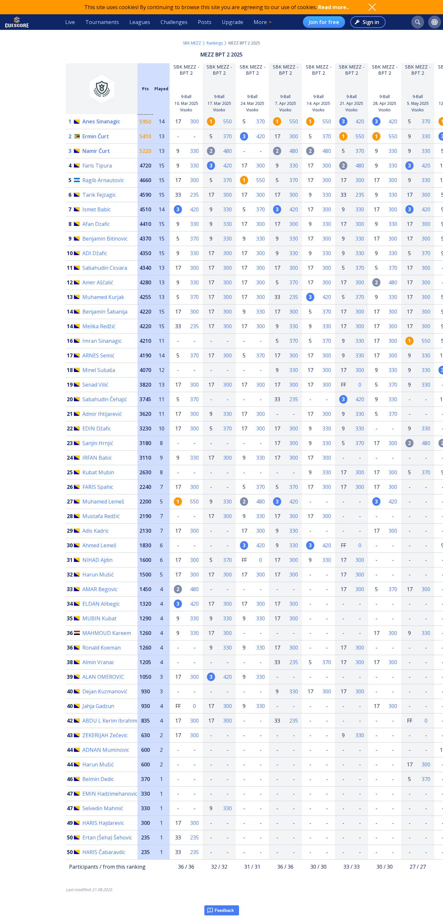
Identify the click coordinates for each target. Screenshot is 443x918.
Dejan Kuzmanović (104, 691)
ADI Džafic (94, 253)
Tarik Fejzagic (99, 194)
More (260, 22)
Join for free (324, 22)
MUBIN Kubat (99, 618)
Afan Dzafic (96, 224)
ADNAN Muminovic (105, 749)
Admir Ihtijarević (102, 413)
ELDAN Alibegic (101, 603)
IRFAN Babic (97, 457)
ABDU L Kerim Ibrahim (109, 720)
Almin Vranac (98, 662)
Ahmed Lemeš (99, 545)
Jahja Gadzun (98, 706)
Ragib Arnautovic (103, 180)
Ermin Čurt (95, 136)
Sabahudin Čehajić (104, 399)
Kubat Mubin (98, 472)
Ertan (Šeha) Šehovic (107, 837)
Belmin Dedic (98, 779)
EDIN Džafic (96, 428)
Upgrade (232, 22)
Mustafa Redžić (101, 516)
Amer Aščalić (97, 282)
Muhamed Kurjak (103, 297)
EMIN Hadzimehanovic (109, 793)
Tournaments (102, 22)
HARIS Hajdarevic (103, 822)
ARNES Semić (98, 355)
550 (227, 121)
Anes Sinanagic (101, 121)
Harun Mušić (98, 574)
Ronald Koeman (101, 647)
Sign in (371, 22)
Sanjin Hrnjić (97, 443)
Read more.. (333, 7)
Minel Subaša (98, 370)
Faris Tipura (97, 165)
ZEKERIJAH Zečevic (104, 735)
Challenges (174, 22)
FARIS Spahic (97, 486)
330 (426, 136)
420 (359, 121)
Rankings (215, 43)
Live (70, 22)
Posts (204, 22)
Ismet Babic (96, 209)
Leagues (139, 22)
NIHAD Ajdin (97, 560)
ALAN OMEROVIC (103, 676)
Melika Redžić (98, 326)
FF (343, 384)
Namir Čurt (96, 151)
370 (260, 121)
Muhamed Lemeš (103, 501)
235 (194, 194)
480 (227, 151)
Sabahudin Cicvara (104, 267)
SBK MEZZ (192, 43)
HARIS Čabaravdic (103, 852)
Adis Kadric (95, 530)
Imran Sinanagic (102, 340)
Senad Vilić (95, 384)
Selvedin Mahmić (102, 808)
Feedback (224, 910)
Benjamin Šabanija (104, 311)
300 (194, 121)
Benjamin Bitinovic (104, 238)
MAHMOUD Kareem (106, 633)
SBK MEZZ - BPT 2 (186, 70)
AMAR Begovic (99, 589)
